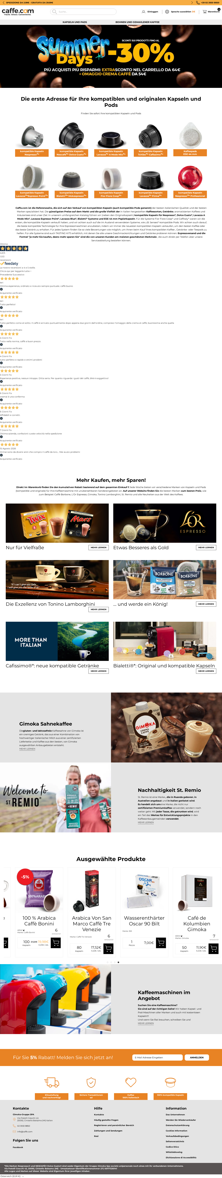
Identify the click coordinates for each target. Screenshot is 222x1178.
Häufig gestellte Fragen (106, 1120)
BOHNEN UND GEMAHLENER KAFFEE (137, 22)
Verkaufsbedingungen (177, 1136)
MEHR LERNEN (27, 748)
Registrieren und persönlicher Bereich (114, 1125)
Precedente (6, 274)
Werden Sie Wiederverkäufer (181, 1120)
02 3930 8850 (23, 1126)
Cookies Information (176, 1130)
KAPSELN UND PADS (75, 22)
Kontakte (99, 1114)
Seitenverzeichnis (175, 1141)
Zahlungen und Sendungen (108, 1130)
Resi (96, 1136)
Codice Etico (172, 1147)
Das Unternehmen (175, 1114)
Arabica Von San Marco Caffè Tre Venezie (176, 923)
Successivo (18, 274)
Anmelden (197, 1057)
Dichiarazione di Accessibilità (181, 1157)
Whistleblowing (174, 1152)
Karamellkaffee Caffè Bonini (71, 921)
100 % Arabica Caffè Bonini (123, 921)
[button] (3, 2)
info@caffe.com (24, 1132)
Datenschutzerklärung (177, 1125)
